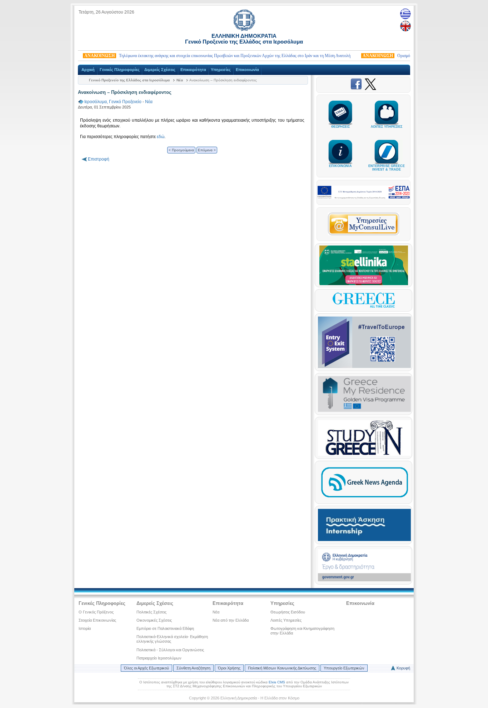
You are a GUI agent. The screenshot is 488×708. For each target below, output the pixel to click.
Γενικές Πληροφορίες (120, 69)
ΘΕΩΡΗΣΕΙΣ (340, 126)
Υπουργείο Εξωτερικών (344, 668)
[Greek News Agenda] (364, 499)
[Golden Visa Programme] (364, 410)
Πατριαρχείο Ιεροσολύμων (158, 658)
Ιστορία (85, 628)
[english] (405, 26)
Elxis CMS (277, 682)
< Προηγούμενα (181, 150)
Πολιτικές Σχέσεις (151, 612)
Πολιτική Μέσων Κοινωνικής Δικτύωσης (282, 668)
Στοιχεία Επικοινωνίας (97, 620)
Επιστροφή (98, 159)
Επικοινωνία (247, 69)
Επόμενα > (207, 150)
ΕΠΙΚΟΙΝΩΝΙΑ (340, 166)
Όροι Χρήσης (229, 668)
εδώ (160, 136)
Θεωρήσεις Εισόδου (287, 612)
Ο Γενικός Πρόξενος (96, 612)
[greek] (405, 13)
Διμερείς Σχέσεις (159, 69)
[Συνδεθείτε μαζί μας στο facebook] (357, 88)
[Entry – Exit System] (364, 366)
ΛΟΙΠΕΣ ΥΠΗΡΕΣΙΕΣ (386, 126)
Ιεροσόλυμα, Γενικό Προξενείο (112, 101)
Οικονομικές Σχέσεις (154, 620)
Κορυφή (403, 668)
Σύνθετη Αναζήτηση (193, 668)
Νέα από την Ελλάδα (231, 620)
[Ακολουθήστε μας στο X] (370, 88)
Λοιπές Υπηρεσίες (286, 620)
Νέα (179, 80)
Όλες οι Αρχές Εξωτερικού (146, 668)
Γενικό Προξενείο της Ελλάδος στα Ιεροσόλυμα (129, 80)
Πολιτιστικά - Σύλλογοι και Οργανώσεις (170, 650)
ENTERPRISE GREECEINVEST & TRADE (386, 167)
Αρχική (88, 69)
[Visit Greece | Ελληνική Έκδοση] (364, 306)
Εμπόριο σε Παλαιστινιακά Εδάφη (165, 628)
